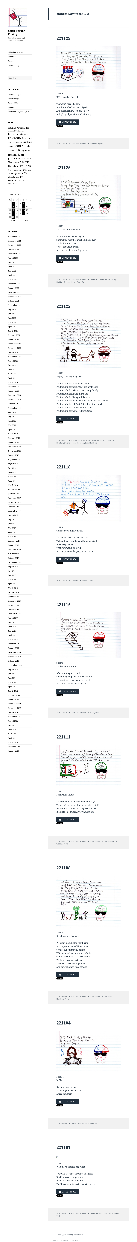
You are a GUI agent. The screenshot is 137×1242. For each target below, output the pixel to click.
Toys (79, 282)
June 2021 (12, 318)
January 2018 (13, 494)
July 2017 (12, 519)
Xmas (15, 184)
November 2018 (14, 451)
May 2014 (12, 682)
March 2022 (13, 279)
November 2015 (14, 605)
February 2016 (14, 592)
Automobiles (23, 127)
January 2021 (13, 339)
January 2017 (13, 545)
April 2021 (12, 326)
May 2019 (12, 425)
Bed (16, 131)
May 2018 (12, 476)
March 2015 (13, 639)
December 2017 (14, 498)
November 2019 (14, 399)
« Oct (13, 220)
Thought (11, 177)
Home (28, 151)
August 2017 (13, 515)
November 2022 (14, 245)
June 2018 (12, 472)
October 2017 (13, 506)
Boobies (21, 131)
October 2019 (13, 404)
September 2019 (14, 408)
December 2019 (14, 395)
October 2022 (13, 249)
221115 (63, 604)
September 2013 (14, 716)
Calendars (23, 134)
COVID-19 (11, 142)
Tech (26, 173)
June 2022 (12, 266)
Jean (21, 155)
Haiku (10, 61)
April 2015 (12, 635)
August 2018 (13, 464)
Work (10, 183)
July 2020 (12, 365)
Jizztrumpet (14, 158)
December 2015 (14, 601)
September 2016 (14, 562)
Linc (22, 158)
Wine (66, 844)
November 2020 (14, 348)
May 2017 (12, 528)
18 (24, 210)
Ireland (12, 154)
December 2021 (14, 292)
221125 (63, 167)
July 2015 (12, 622)
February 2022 (14, 284)
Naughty (24, 161)
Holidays (20, 150)
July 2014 (12, 674)
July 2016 (12, 571)
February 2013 (14, 746)
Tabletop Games (16, 173)
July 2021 (12, 314)
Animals (12, 127)
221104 (63, 1023)
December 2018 (14, 446)
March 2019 (13, 434)
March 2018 (13, 485)
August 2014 (13, 669)
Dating (93, 440)
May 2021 (12, 322)
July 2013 (12, 725)
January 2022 (13, 288)
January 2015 (13, 648)
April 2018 (12, 481)
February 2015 (14, 644)
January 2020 (13, 391)
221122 (63, 306)
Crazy (17, 142)
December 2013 (14, 704)
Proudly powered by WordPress (69, 1234)
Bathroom (11, 131)
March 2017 (13, 536)
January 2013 (13, 751)
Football (85, 580)
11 (24, 207)
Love (28, 158)
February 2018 (14, 489)
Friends (25, 146)
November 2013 (14, 708)
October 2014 (13, 661)
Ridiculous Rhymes (15, 52)
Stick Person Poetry (17, 32)
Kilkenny (80, 443)
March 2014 (13, 691)
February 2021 (14, 335)
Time (17, 177)
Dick (20, 142)
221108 (63, 868)
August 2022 (13, 258)
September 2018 (14, 459)
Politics (25, 166)
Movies (11, 162)
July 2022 (12, 262)
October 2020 (13, 352)
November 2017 (14, 502)
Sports (100, 143)
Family (10, 146)
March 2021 (13, 331)
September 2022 (14, 254)
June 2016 (12, 575)
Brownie (13, 134)
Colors (27, 138)
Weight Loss (22, 181)
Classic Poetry (13, 65)
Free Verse (12, 99)
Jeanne (74, 443)
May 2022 (12, 271)
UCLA (91, 580)
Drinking (27, 141)
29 (13, 217)
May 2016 (12, 579)
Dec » (27, 220)
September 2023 (14, 236)
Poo (9, 170)
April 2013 (12, 738)
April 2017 (12, 532)
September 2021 (14, 305)
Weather (13, 180)
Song (29, 170)
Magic (110, 996)
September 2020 (14, 356)
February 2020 (14, 386)
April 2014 (12, 686)
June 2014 (12, 678)
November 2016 (14, 554)
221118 (63, 467)
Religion (19, 170)
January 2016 (13, 596)
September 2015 (14, 614)
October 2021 (13, 301)
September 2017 (14, 511)
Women (29, 181)
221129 (63, 38)
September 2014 (14, 665)
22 (13, 213)
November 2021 (14, 296)
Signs (25, 169)
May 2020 (12, 374)
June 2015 (12, 626)
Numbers (13, 166)
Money (73, 282)
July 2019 (12, 416)
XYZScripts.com (79, 1241)
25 (24, 213)
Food (17, 146)
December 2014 (14, 652)
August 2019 (13, 412)
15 (13, 210)
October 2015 (13, 609)
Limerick (12, 57)
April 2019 (12, 429)
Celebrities (15, 138)
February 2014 (14, 695)
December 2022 (14, 241)
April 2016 (12, 584)
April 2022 (12, 275)
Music (17, 162)
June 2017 (12, 524)
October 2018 (13, 455)
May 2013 (12, 734)
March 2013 (13, 742)
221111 (63, 737)
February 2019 (14, 438)
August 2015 (13, 618)
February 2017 (14, 541)
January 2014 (13, 699)
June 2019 (12, 421)
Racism (14, 170)
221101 (63, 1147)
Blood (92, 713)
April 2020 (12, 378)
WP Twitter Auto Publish (60, 1241)
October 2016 (13, 558)
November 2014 (14, 656)
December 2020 (14, 344)
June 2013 (12, 729)
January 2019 (13, 442)
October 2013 (13, 712)
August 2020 (13, 361)
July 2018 (12, 468)
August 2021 (13, 309)
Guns (9, 151)
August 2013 (13, 721)
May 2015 (12, 631)
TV (21, 177)
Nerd (87, 1123)
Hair (12, 151)
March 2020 (13, 382)
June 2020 (12, 369)
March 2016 (13, 588)
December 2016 (14, 549)
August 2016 (13, 566)
